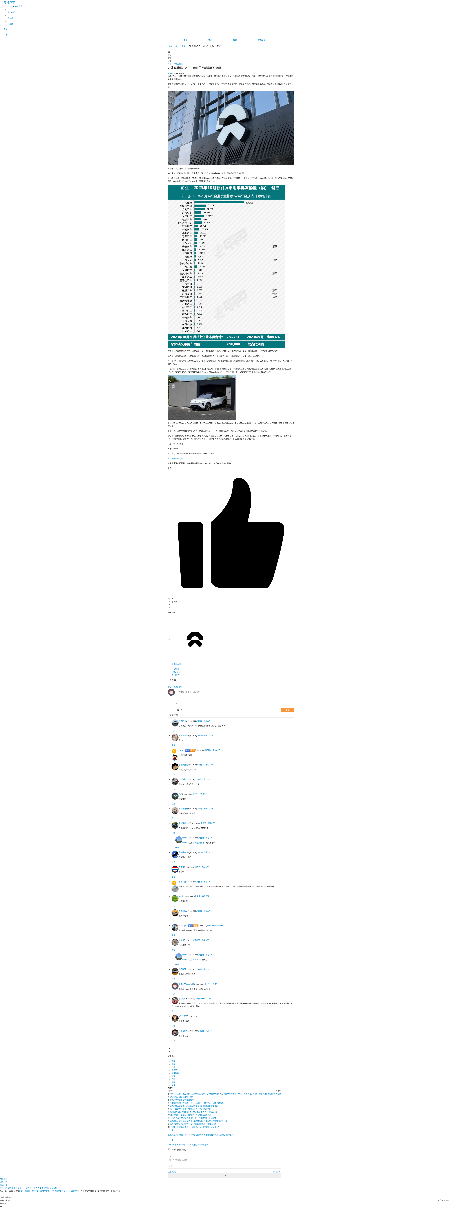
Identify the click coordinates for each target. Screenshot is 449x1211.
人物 (173, 1079)
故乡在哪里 (183, 808)
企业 (183, 46)
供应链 (174, 1070)
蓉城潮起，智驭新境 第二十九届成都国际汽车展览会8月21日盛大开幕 (198, 1121)
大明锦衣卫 (183, 852)
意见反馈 (3, 1185)
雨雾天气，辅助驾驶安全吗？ (181, 1097)
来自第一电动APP (203, 721)
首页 (185, 40)
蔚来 (181, 64)
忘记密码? (277, 1171)
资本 (173, 1082)
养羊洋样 (182, 779)
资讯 (177, 46)
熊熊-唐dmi (183, 1030)
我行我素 (182, 969)
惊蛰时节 (182, 721)
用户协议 (37, 1188)
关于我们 (3, 1188)
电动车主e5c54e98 (186, 984)
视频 (235, 40)
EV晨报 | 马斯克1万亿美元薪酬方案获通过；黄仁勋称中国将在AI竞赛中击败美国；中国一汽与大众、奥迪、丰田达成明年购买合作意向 (225, 1094)
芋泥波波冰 (183, 735)
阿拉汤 (181, 940)
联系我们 (3, 1182)
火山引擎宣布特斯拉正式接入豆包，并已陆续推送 (190, 1109)
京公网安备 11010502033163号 (65, 1191)
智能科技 (175, 1073)
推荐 (173, 1061)
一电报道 (175, 64)
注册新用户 (172, 1171)
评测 (173, 1067)
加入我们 (29, 1188)
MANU (171, 73)
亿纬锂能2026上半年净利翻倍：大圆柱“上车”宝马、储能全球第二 (196, 1103)
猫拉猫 (181, 867)
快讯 (210, 40)
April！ (182, 896)
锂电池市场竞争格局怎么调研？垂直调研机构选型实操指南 (193, 1106)
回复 (173, 730)
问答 (173, 1085)
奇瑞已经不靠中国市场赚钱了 (181, 1100)
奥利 (180, 794)
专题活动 (261, 40)
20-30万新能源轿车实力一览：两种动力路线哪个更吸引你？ (195, 1127)
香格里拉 (182, 911)
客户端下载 (12, 1188)
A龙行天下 (183, 1016)
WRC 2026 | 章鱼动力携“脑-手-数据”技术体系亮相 (190, 1115)
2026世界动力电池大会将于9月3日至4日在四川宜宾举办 (192, 1118)
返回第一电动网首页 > (177, 458)
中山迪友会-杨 (184, 823)
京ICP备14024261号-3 (41, 1191)
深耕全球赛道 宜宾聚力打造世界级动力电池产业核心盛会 (193, 1124)
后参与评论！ (175, 687)
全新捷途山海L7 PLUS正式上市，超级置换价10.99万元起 (193, 1112)
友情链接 (45, 1188)
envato (182, 750)
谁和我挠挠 (183, 764)
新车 (173, 1064)
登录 (224, 1175)
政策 (173, 1076)
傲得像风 (182, 998)
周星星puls (183, 925)
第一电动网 (25, 1191)
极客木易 (182, 881)
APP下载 (18, 6)
